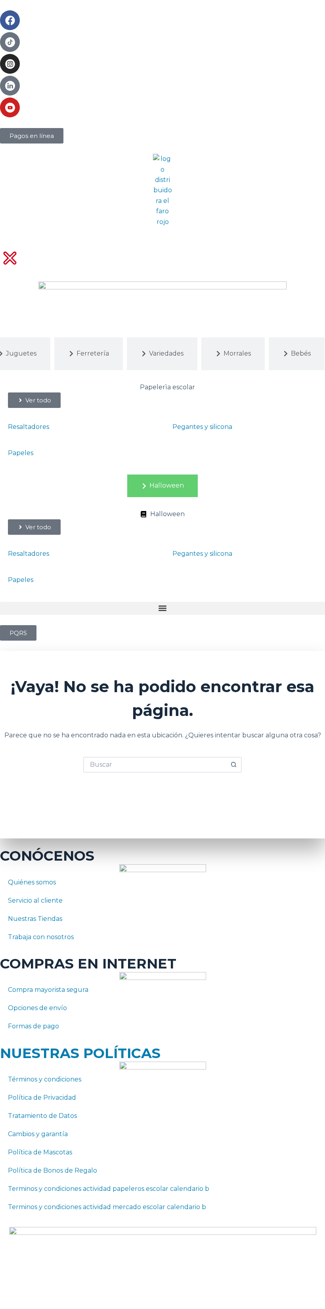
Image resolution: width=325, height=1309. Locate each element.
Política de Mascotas (40, 1152)
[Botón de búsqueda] (234, 765)
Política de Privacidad (42, 1097)
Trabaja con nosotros (41, 937)
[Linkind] (10, 86)
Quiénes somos (32, 882)
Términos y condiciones (44, 1079)
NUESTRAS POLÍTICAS (80, 1053)
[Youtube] (10, 107)
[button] (162, 608)
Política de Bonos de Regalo (52, 1170)
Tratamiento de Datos (42, 1116)
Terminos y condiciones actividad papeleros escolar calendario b (108, 1188)
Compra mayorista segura (48, 989)
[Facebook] (10, 20)
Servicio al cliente (35, 900)
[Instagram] (10, 64)
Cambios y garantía (38, 1134)
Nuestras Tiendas (35, 918)
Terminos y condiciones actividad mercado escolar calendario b (107, 1207)
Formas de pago (33, 1026)
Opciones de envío (37, 1008)
